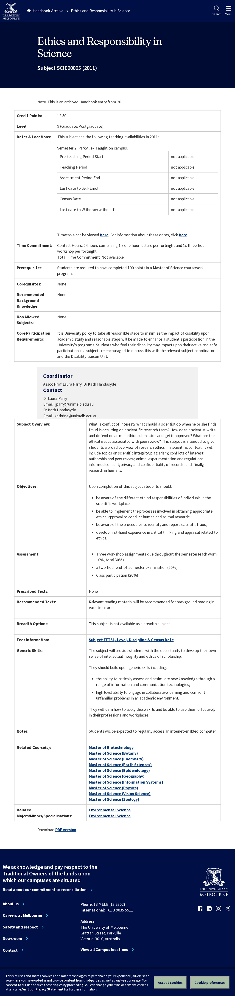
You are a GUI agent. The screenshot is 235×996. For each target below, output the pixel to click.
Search (216, 14)
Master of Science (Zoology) (114, 799)
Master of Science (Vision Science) (120, 793)
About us (11, 903)
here (104, 234)
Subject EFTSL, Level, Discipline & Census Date (131, 639)
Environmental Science (110, 810)
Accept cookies (170, 982)
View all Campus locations (104, 949)
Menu (228, 14)
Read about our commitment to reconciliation (45, 889)
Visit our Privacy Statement (42, 989)
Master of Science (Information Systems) (126, 782)
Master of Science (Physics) (113, 787)
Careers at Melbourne (22, 915)
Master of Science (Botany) (113, 753)
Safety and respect (20, 927)
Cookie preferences (209, 982)
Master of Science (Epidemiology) (119, 770)
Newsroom (12, 938)
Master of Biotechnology (111, 747)
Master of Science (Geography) (117, 776)
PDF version (65, 829)
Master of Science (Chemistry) (116, 759)
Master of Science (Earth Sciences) (120, 764)
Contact (10, 950)
